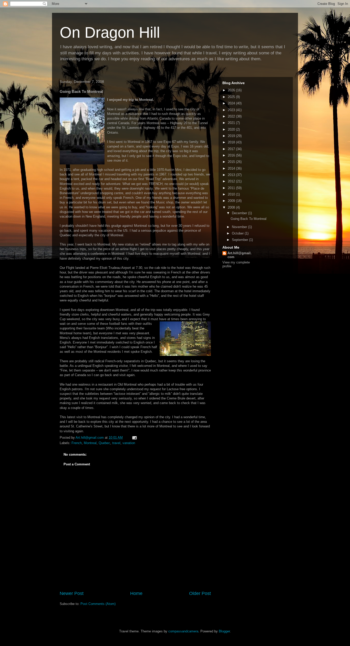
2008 (232, 207)
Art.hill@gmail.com (240, 255)
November (240, 227)
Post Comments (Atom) (98, 604)
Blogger (224, 631)
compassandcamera (183, 631)
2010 (232, 194)
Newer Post (72, 593)
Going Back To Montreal (248, 219)
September (240, 240)
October (238, 233)
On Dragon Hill (110, 32)
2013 (232, 175)
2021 (232, 123)
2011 (232, 188)
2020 (232, 129)
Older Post (200, 593)
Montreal (90, 443)
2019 (232, 136)
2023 (232, 110)
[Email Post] (134, 437)
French (76, 443)
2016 (232, 155)
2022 (232, 116)
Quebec (104, 443)
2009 (232, 201)
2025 (232, 97)
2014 (232, 168)
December (240, 213)
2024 (232, 103)
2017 (232, 149)
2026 (232, 90)
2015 (232, 162)
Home (136, 593)
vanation (128, 443)
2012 (232, 181)
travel (116, 443)
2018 (232, 142)
